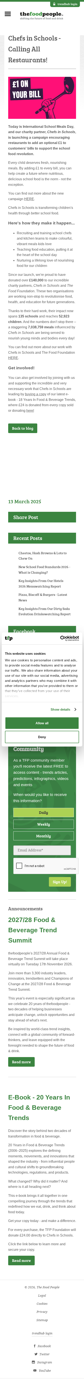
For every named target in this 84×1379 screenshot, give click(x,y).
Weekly (43, 824)
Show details (60, 709)
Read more (21, 1061)
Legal (42, 1296)
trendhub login (67, 4)
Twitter (44, 1354)
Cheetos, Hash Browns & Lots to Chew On (43, 556)
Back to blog (22, 428)
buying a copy (35, 394)
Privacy (42, 1312)
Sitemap (42, 1320)
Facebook (44, 1346)
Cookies (42, 1304)
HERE (29, 199)
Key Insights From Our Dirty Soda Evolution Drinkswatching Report (45, 611)
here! (30, 410)
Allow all (42, 723)
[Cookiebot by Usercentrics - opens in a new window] (60, 638)
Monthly (43, 835)
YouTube (45, 1371)
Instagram (44, 1362)
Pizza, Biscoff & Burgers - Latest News (43, 597)
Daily (43, 812)
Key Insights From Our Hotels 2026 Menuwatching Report (41, 583)
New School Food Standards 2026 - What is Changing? (44, 569)
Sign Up (62, 444)
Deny (42, 737)
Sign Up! (60, 881)
